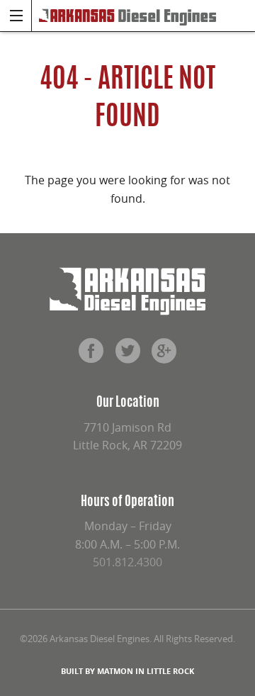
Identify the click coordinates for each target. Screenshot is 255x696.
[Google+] (164, 356)
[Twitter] (127, 356)
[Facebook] (91, 356)
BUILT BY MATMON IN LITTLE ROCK (127, 671)
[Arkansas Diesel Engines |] (127, 15)
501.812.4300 (127, 562)
